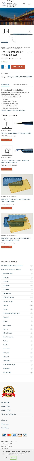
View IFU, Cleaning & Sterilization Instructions (13, 110)
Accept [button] (13, 458)
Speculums (6, 361)
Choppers (27, 47)
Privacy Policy (6, 410)
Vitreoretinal (7, 372)
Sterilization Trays (9, 364)
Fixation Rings (7, 301)
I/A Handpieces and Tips (11, 313)
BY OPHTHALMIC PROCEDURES (12, 266)
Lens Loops (7, 325)
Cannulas (6, 281)
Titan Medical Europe (12, 3)
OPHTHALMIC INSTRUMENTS (14, 47)
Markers (5, 329)
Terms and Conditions (8, 414)
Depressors (7, 293)
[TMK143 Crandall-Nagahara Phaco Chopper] (32, 52)
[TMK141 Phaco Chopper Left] (29, 52)
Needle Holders (8, 337)
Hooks (5, 309)
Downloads (5, 428)
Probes (5, 341)
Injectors (6, 317)
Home (3, 47)
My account (5, 402)
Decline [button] (6, 458)
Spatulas (6, 357)
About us (4, 420)
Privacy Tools (5, 406)
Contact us (5, 424)
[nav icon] (29, 4)
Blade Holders (7, 273)
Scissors (6, 353)
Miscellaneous (7, 333)
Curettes (6, 289)
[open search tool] (24, 4)
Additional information (20, 85)
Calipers (6, 277)
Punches (6, 345)
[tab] (5, 85)
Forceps (5, 305)
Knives (5, 321)
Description (5, 85)
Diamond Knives (8, 297)
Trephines (6, 368)
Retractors (6, 349)
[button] (29, 31)
